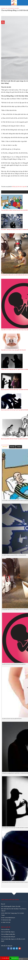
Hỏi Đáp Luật (4, 8)
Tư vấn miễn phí (5, 958)
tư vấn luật (10, 90)
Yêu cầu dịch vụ (14, 958)
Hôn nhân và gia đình (13, 8)
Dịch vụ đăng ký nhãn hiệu (8, 934)
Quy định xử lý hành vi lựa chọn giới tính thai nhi (13, 350)
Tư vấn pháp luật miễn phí (8, 936)
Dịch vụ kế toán (5, 929)
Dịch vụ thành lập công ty (8, 931)
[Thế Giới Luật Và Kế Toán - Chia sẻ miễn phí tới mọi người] (14, 2)
